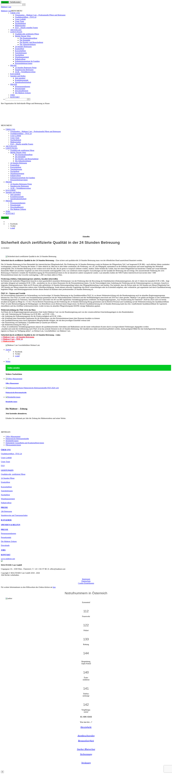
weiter (8, 422)
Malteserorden (20, 26)
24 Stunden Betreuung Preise (26, 68)
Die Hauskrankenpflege (28, 38)
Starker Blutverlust (86, 749)
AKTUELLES (15, 30)
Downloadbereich (21, 91)
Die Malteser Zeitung (23, 93)
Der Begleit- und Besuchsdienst (31, 42)
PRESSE (13, 84)
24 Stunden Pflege (8, 478)
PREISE (13, 65)
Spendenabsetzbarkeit (23, 82)
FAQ (3, 466)
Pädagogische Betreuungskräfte (16, 392)
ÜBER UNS (15, 13)
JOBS (12, 95)
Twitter (13, 226)
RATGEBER (15, 74)
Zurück (8, 350)
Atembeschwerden (86, 735)
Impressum (86, 579)
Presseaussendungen (22, 86)
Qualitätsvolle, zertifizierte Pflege (13, 474)
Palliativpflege (20, 59)
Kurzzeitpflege (20, 51)
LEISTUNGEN (16, 32)
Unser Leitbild (20, 19)
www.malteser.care (8, 559)
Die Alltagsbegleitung (28, 44)
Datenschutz (86, 581)
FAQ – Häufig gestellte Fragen (26, 28)
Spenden (5, 2)
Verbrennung (86, 754)
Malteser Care (6, 7)
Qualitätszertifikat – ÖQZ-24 (25, 17)
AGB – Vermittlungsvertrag (25, 72)
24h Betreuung (6, 511)
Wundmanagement (22, 57)
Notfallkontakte (15, 2)
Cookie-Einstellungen (86, 583)
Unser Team (19, 21)
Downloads (5, 545)
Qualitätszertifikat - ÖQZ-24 (11, 454)
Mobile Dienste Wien (23, 36)
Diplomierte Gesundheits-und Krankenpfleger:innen (25, 443)
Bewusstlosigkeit (86, 740)
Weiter (8, 361)
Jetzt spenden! (20, 78)
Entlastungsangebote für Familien (27, 61)
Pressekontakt (20, 89)
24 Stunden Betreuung (23, 47)
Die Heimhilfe (25, 40)
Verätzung (86, 762)
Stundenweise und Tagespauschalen (14, 515)
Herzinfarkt (86, 727)
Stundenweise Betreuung (24, 70)
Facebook (14, 224)
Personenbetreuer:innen (23, 63)
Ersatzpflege (19, 49)
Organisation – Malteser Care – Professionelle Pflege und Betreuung (40, 15)
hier (54, 587)
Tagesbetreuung (21, 53)
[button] (16, 11)
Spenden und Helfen (18, 76)
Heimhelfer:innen (11, 401)
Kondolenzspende (21, 80)
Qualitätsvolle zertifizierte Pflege (27, 34)
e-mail (12, 228)
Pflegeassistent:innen (13, 445)
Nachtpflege (19, 55)
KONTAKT (15, 97)
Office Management (12, 383)
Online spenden (13, 368)
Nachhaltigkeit (20, 23)
